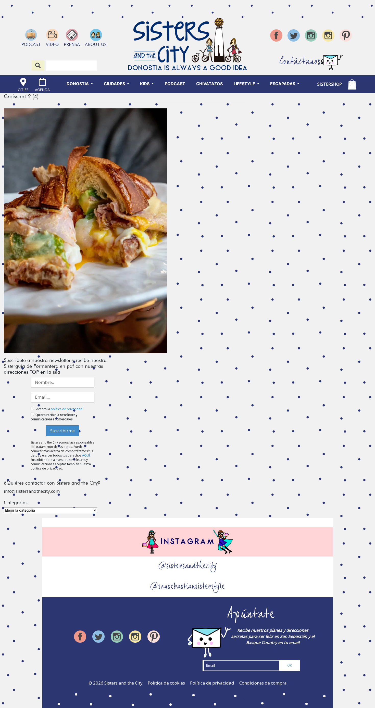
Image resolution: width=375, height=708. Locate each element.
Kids (145, 83)
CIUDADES (115, 83)
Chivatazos (209, 83)
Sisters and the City (123, 683)
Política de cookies (166, 683)
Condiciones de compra (263, 683)
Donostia (78, 83)
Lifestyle (245, 83)
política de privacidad (66, 409)
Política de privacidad (212, 683)
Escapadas (283, 83)
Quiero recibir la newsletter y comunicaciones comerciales (54, 417)
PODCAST (175, 83)
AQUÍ (86, 455)
